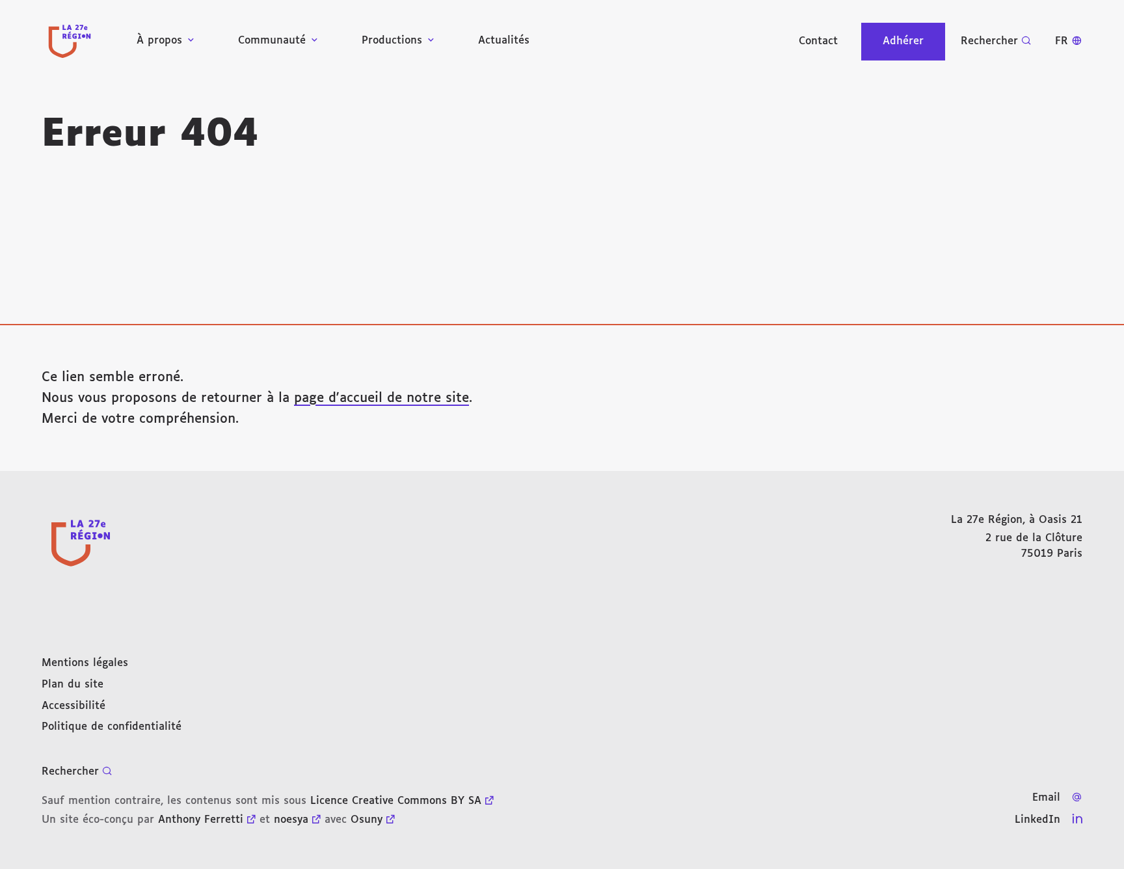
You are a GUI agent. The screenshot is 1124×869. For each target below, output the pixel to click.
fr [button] (1061, 41)
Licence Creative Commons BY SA (395, 801)
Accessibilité (73, 706)
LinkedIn (1037, 819)
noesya (291, 819)
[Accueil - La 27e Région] (70, 41)
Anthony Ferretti (200, 819)
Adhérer (903, 41)
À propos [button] (159, 40)
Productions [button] (392, 40)
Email (1046, 797)
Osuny (366, 819)
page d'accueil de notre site (381, 398)
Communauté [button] (272, 40)
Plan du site (72, 684)
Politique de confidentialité (111, 726)
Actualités (503, 40)
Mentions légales (85, 663)
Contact (818, 41)
